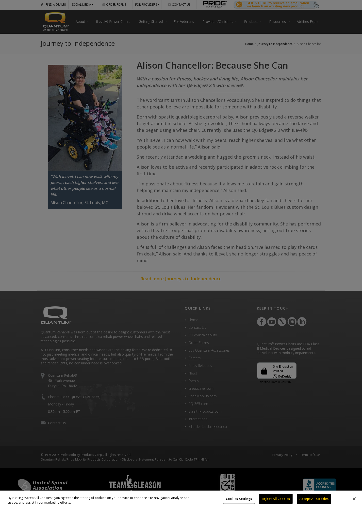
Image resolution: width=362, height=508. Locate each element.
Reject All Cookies (276, 498)
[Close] (354, 498)
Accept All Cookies (314, 498)
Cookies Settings (239, 498)
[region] (181, 499)
